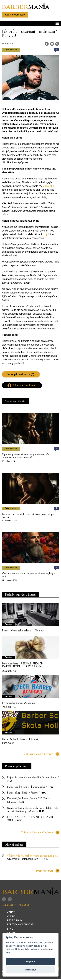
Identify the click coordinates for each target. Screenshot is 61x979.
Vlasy (11, 916)
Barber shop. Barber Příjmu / (26, 792)
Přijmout (30, 961)
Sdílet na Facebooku (24, 385)
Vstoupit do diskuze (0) (21, 374)
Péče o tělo (14, 920)
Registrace (7, 905)
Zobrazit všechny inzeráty (38, 754)
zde (8, 952)
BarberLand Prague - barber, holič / (30, 786)
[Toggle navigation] (30, 23)
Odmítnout (30, 969)
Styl (10, 928)
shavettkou (49, 186)
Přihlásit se (23, 905)
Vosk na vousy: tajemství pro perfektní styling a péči (28, 575)
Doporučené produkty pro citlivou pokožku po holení (28, 515)
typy (45, 234)
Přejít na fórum (44, 870)
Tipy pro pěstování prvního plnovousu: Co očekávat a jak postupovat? (26, 456)
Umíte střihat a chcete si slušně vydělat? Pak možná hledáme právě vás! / (32, 809)
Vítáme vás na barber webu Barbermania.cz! (32, 856)
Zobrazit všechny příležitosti (37, 832)
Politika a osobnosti (20, 924)
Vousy (11, 912)
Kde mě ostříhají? (15, 14)
